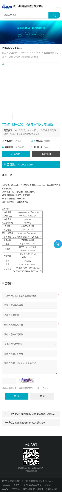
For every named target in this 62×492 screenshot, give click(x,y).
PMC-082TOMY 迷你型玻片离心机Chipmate (37, 414)
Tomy (23, 53)
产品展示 (13, 53)
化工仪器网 (38, 489)
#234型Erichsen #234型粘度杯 (30, 422)
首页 (4, 53)
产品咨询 (15, 154)
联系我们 (46, 154)
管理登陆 (16, 489)
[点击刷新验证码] (26, 380)
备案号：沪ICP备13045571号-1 (27, 485)
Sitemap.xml (51, 489)
